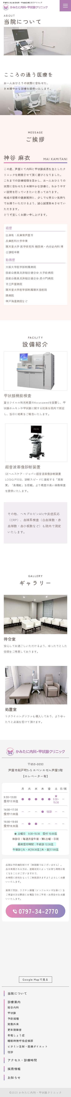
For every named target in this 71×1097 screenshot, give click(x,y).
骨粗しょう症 (16, 1035)
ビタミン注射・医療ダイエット (28, 1046)
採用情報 (14, 1068)
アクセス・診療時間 (22, 1060)
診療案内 (14, 1002)
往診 (10, 1052)
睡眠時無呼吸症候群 (20, 1041)
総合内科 (13, 1007)
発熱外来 (13, 1024)
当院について (17, 993)
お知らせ (14, 1077)
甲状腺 (12, 1013)
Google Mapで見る (35, 979)
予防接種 (13, 1018)
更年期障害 (15, 1030)
